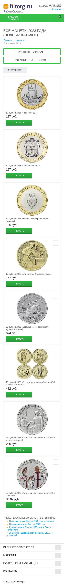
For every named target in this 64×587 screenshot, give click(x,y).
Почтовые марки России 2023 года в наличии (31, 521)
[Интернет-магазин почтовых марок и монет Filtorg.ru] (17, 6)
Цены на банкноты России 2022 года (27, 524)
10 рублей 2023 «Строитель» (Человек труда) (28, 274)
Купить (20, 122)
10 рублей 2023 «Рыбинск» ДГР (21, 113)
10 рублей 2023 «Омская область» (23, 165)
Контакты (56, 9)
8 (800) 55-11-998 (50, 6)
